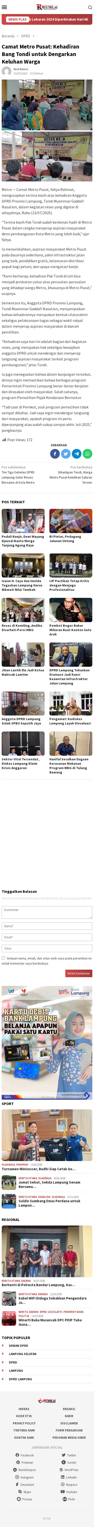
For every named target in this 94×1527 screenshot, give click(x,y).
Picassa (27, 1499)
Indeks (24, 1409)
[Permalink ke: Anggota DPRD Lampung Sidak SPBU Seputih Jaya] (23, 703)
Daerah (26, 1281)
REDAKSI (69, 1409)
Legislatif (55, 1312)
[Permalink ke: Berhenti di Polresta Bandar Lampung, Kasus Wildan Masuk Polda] (47, 1251)
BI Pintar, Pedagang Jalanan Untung (65, 538)
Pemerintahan (73, 1312)
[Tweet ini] (66, 454)
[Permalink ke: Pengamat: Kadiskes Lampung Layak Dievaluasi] (70, 703)
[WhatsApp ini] (87, 454)
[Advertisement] (47, 832)
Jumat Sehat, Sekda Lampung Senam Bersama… (49, 1184)
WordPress (71, 1470)
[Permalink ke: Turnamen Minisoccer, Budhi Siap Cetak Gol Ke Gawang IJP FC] (47, 1135)
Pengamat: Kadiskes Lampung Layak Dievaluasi (70, 721)
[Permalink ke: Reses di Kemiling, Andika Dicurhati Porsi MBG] (23, 610)
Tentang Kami (24, 1430)
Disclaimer (69, 1423)
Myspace (71, 1485)
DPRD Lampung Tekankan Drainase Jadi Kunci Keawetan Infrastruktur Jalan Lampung (69, 676)
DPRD (43, 1312)
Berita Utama (28, 1178)
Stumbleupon (27, 1470)
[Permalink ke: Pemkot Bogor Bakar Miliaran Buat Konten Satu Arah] (70, 610)
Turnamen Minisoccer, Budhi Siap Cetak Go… (39, 1169)
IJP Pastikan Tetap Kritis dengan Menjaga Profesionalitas (69, 585)
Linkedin (71, 1477)
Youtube (71, 1492)
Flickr (71, 1499)
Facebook (27, 1455)
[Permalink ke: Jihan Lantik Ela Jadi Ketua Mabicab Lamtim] (23, 654)
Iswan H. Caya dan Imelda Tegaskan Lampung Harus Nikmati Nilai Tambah (22, 585)
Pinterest (27, 1463)
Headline (44, 1197)
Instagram (27, 1477)
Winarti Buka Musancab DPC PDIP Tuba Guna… (50, 1322)
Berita (23, 1312)
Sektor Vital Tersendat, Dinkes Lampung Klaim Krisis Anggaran (20, 763)
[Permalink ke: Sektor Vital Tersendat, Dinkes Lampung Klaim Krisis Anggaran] (23, 743)
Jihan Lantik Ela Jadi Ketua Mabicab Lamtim (23, 672)
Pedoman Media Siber (69, 1438)
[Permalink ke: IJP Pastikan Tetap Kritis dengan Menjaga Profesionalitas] (70, 565)
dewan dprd (18, 1346)
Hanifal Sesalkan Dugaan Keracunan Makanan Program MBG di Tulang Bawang (68, 765)
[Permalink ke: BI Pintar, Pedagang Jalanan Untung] (70, 521)
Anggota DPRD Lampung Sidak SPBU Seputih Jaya (21, 721)
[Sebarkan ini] (55, 454)
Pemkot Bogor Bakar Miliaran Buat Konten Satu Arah (70, 629)
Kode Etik (24, 1416)
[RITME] (47, 6)
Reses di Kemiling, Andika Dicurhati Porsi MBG (22, 627)
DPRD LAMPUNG (20, 1379)
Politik (24, 1316)
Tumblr (71, 1463)
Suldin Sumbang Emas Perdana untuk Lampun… (49, 1203)
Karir (69, 1416)
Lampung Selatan (22, 1354)
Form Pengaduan (69, 1430)
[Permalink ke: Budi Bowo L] (6, 71)
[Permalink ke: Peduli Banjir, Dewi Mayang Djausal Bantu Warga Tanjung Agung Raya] (23, 521)
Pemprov (22, 1164)
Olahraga (8, 1164)
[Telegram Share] (76, 454)
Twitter (71, 1455)
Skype (27, 1492)
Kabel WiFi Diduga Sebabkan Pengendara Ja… (53, 1300)
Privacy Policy (24, 1423)
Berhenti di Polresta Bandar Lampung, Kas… (38, 1285)
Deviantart (27, 1485)
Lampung (16, 1371)
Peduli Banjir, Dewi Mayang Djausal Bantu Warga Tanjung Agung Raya (23, 540)
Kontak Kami (24, 1438)
